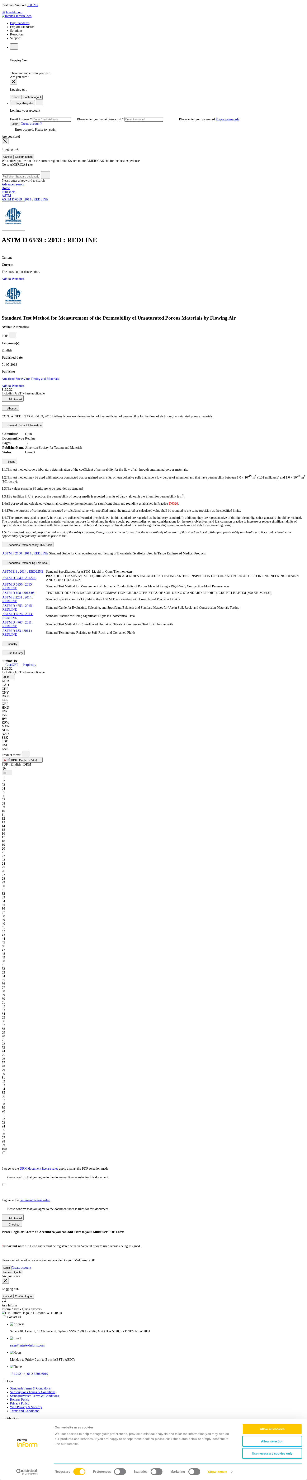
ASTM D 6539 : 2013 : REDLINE (25, 199)
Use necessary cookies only (272, 1453)
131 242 (32, 5)
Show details (217, 1472)
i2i (3, 12)
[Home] (17, 16)
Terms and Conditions (24, 1411)
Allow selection (272, 1441)
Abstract (12, 408)
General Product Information (24, 425)
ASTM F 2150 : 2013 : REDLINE (25, 553)
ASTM (6, 195)
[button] (8, 676)
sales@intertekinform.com (27, 1345)
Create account (21, 1267)
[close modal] (13, 81)
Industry (12, 644)
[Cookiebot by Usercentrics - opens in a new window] (27, 1472)
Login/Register (24, 103)
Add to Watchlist (13, 279)
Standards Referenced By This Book (29, 545)
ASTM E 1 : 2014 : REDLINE (22, 571)
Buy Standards (19, 23)
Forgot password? (227, 119)
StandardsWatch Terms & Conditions (34, 1396)
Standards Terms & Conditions (30, 1388)
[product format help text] (26, 754)
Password (162, 119)
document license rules (35, 1200)
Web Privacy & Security (26, 1407)
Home (6, 188)
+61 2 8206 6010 (36, 1373)
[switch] (120, 1471)
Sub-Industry (15, 653)
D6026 (173, 503)
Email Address (59, 119)
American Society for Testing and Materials (30, 378)
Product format (12, 755)
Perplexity (29, 664)
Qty (4, 768)
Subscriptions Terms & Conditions (32, 1392)
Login (15, 123)
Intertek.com (14, 12)
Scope (11, 461)
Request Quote (12, 1272)
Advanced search (13, 184)
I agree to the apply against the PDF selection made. (55, 1168)
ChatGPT (12, 664)
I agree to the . (26, 1200)
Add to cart (15, 399)
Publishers (8, 192)
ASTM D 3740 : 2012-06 (19, 578)
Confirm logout (32, 97)
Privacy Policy (19, 1403)
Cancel (16, 97)
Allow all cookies (272, 1429)
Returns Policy (19, 1399)
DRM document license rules (39, 1168)
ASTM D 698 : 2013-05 (18, 593)
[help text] (12, 335)
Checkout (14, 1224)
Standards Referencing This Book (27, 562)
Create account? (31, 123)
